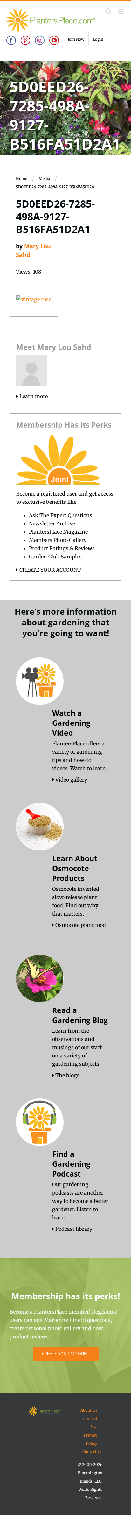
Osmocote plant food (80, 925)
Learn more (33, 396)
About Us (88, 1410)
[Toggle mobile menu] (121, 11)
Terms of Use (89, 1422)
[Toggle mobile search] (108, 11)
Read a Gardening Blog (80, 1015)
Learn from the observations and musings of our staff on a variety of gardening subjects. (77, 1047)
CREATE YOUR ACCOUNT (49, 570)
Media (44, 178)
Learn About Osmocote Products (74, 868)
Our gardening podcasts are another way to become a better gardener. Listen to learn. (80, 1201)
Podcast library (73, 1229)
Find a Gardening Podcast (71, 1164)
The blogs (66, 1075)
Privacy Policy (90, 1439)
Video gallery (70, 780)
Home (21, 178)
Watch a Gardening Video (71, 723)
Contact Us (92, 1451)
